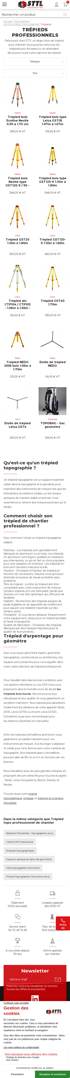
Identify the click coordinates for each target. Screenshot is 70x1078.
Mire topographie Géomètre (23, 867)
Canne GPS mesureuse (19, 841)
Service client (17, 926)
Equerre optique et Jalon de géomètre (29, 859)
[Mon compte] (56, 4)
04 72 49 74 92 (17, 930)
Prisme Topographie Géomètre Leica (28, 876)
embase (28, 798)
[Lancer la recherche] (65, 15)
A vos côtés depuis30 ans (17, 952)
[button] (4, 4)
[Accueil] (30, 4)
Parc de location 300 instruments (52, 928)
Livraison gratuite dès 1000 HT (52, 904)
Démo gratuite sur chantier (52, 952)
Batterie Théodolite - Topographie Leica (29, 833)
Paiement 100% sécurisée (17, 904)
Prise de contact (63, 926)
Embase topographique (20, 850)
